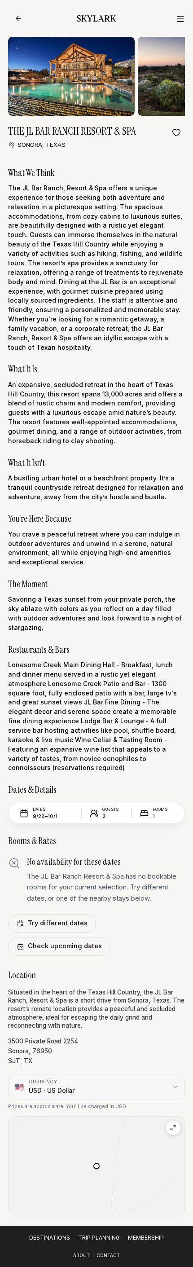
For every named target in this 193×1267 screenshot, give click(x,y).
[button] (96, 1166)
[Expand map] (173, 1128)
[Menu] (180, 18)
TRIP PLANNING (99, 1237)
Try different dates (58, 923)
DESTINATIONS (49, 1237)
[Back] (18, 18)
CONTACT (108, 1255)
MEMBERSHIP (146, 1237)
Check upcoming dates (65, 946)
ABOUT (81, 1255)
